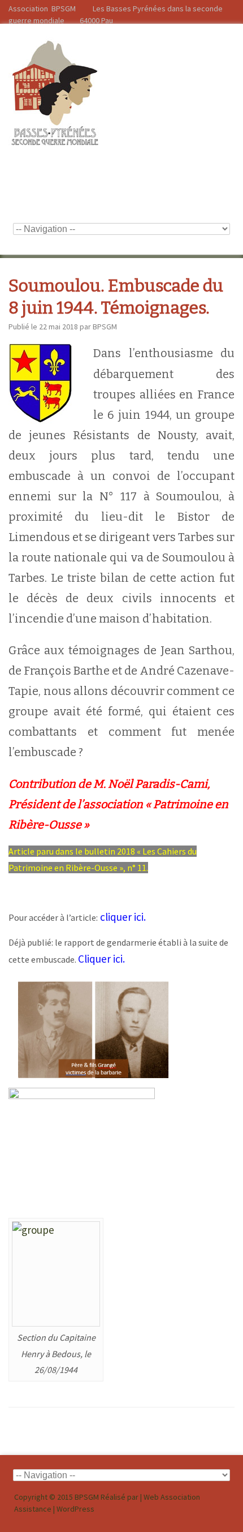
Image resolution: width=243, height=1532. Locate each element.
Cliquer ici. (102, 958)
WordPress (75, 1509)
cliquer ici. (124, 917)
